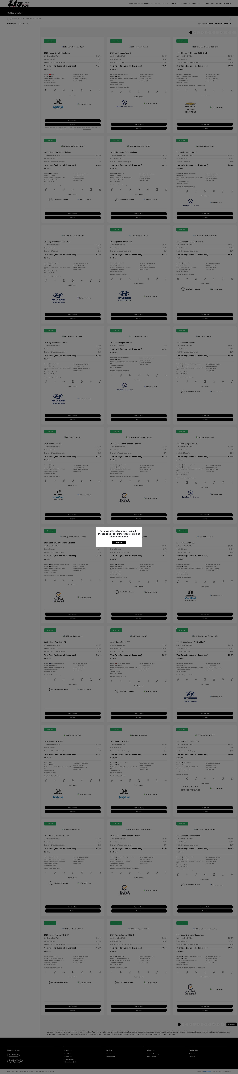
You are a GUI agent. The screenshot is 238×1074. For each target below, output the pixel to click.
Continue (119, 542)
